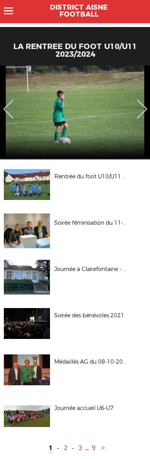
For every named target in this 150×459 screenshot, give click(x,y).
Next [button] (142, 103)
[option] (75, 112)
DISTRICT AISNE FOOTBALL (79, 11)
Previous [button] (8, 103)
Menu (12, 10)
